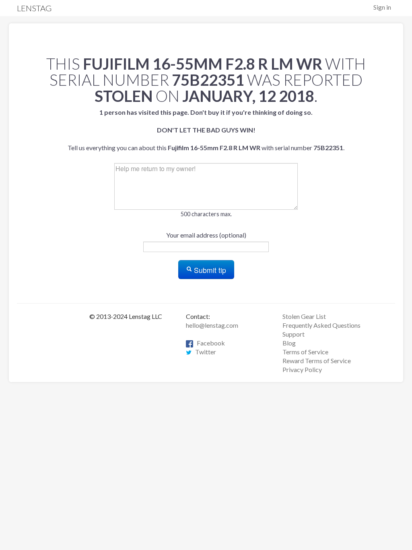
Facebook (209, 343)
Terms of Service (305, 352)
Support (293, 334)
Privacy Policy (302, 369)
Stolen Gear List (304, 316)
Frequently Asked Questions (321, 325)
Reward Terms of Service (316, 360)
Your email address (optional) (206, 235)
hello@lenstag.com (212, 325)
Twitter (204, 352)
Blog (289, 343)
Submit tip (209, 270)
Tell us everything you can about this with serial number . (206, 129)
